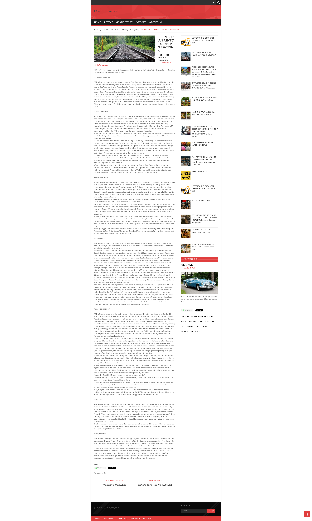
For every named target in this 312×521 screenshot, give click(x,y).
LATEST (108, 22)
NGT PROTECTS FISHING (194, 326)
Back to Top (307, 514)
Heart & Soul (147, 518)
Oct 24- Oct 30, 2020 (111, 30)
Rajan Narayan (102, 65)
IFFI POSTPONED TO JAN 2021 (155, 485)
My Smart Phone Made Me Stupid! (197, 316)
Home (97, 22)
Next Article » (154, 480)
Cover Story (124, 22)
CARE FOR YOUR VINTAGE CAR (197, 321)
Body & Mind (135, 518)
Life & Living (122, 518)
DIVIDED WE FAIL (190, 331)
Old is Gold (187, 265)
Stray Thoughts (130, 30)
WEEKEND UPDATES (114, 485)
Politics (97, 518)
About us (155, 22)
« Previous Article (114, 480)
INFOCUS (141, 22)
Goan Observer (106, 11)
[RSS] (213, 2)
